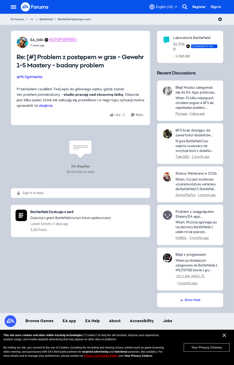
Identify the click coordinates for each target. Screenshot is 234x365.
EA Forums (17, 19)
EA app (69, 320)
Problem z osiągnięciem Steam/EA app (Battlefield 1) (195, 214)
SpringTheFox (185, 195)
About (115, 320)
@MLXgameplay (30, 76)
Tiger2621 (182, 157)
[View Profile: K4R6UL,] (167, 215)
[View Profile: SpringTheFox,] (167, 176)
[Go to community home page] (35, 6)
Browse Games (39, 320)
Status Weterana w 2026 (196, 173)
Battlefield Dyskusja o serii (74, 19)
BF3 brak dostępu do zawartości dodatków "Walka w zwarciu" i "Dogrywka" (193, 133)
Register (199, 7)
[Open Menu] (220, 19)
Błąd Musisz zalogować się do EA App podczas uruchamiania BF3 (195, 90)
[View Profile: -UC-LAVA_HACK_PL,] (167, 258)
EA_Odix (36, 40)
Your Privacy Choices (206, 347)
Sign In (216, 7)
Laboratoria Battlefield (191, 37)
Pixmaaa (181, 114)
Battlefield (46, 19)
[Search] (185, 7)
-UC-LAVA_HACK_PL (190, 276)
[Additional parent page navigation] (32, 19)
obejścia (45, 105)
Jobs (167, 320)
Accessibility (142, 320)
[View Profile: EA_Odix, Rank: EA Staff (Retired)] (22, 42)
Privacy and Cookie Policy (101, 355)
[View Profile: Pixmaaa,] (167, 91)
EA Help (92, 320)
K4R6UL (181, 238)
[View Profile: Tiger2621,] (167, 133)
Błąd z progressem (191, 254)
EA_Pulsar (179, 46)
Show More (192, 300)
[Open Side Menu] (13, 6)
